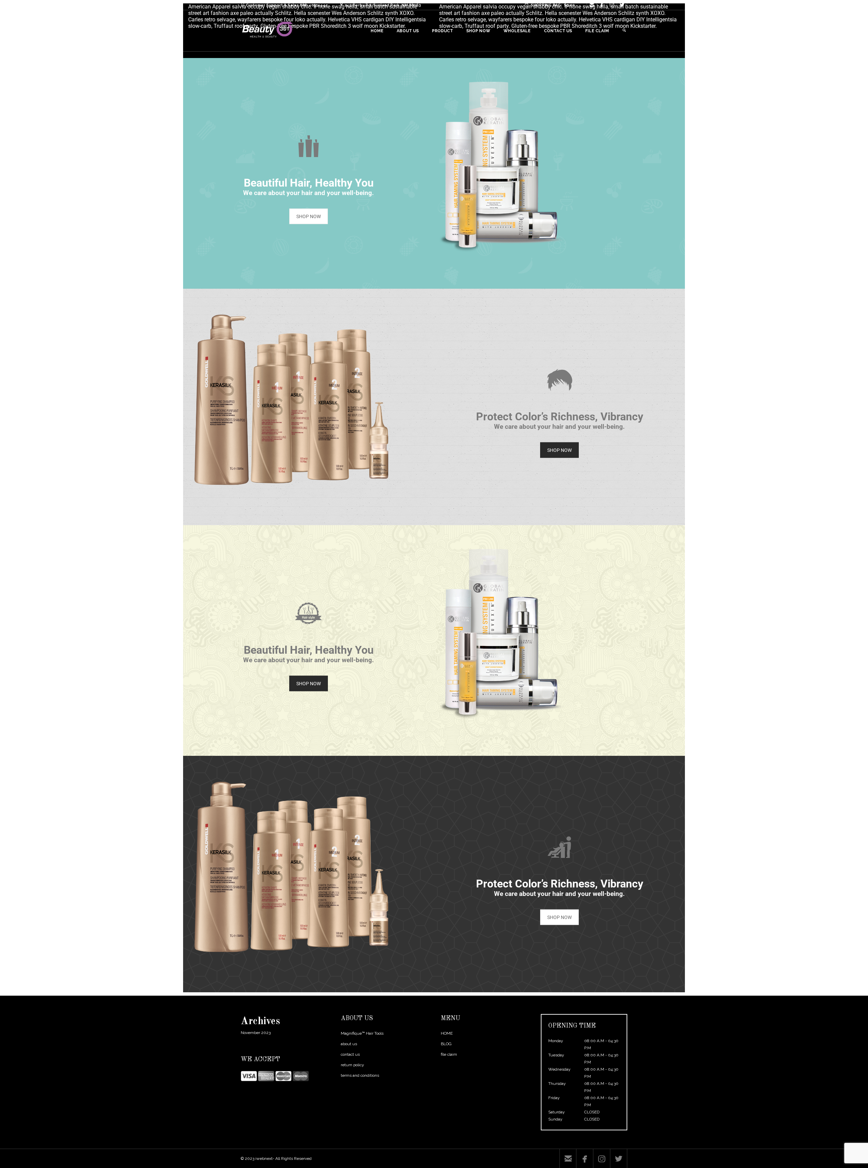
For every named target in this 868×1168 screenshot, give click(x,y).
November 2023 (256, 1032)
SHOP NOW (308, 216)
